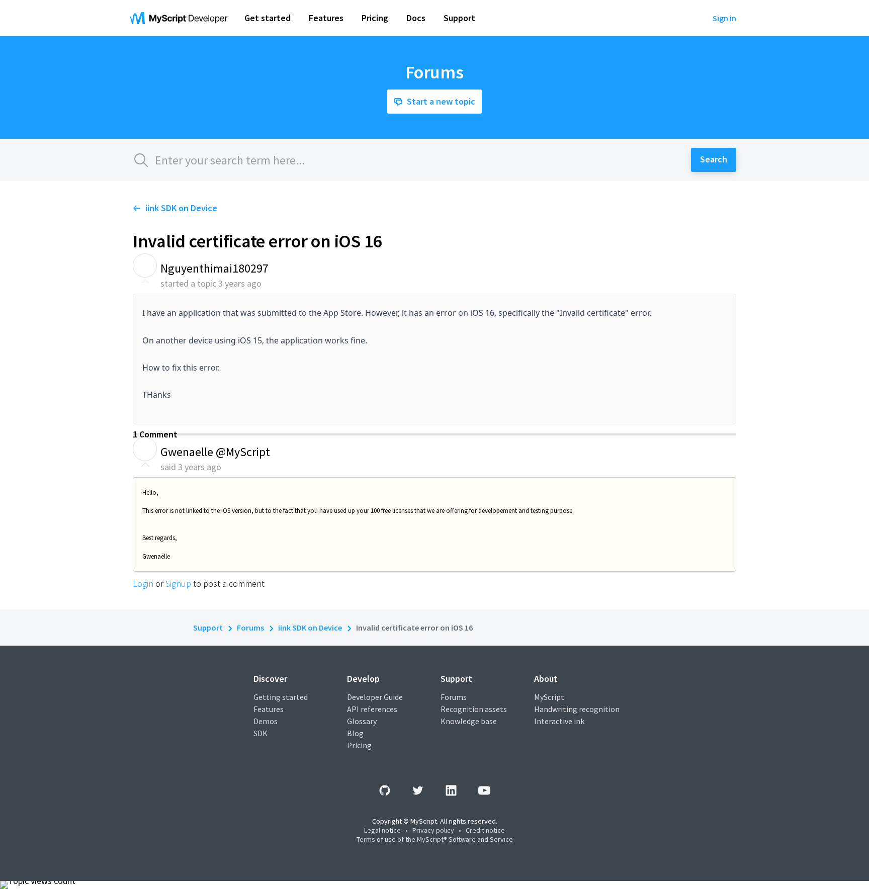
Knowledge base (469, 721)
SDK (260, 733)
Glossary (362, 721)
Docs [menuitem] (415, 18)
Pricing (359, 745)
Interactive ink (559, 721)
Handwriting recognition (577, 709)
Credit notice (485, 830)
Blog (355, 733)
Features (268, 709)
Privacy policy (433, 830)
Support (208, 628)
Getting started (280, 697)
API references (372, 709)
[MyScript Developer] (181, 18)
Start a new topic (441, 101)
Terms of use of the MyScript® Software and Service (435, 839)
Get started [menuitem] (267, 18)
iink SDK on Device (181, 208)
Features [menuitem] (326, 18)
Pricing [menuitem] (375, 18)
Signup (178, 583)
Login (143, 583)
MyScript (549, 697)
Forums (250, 628)
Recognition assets (474, 709)
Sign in (724, 18)
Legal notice (382, 830)
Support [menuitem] (459, 18)
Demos (265, 721)
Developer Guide (375, 697)
